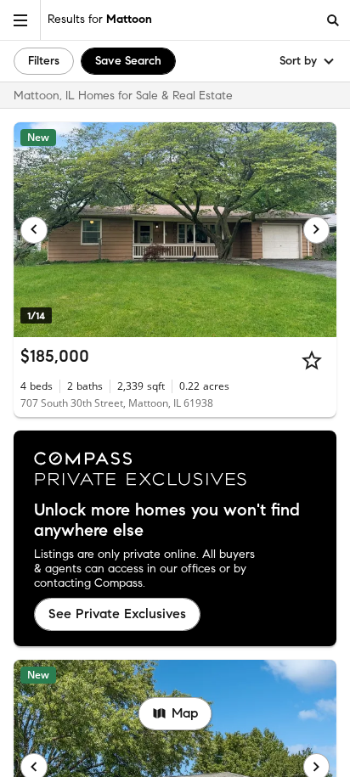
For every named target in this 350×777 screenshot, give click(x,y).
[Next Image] (316, 230)
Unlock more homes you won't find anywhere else (167, 520)
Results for (100, 19)
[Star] (312, 360)
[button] (20, 20)
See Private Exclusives (117, 613)
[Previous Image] (34, 230)
